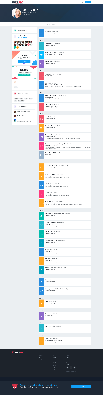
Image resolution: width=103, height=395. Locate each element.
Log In (40, 357)
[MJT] (41, 294)
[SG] (41, 67)
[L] (41, 332)
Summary (54, 24)
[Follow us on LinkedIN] (74, 367)
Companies (55, 369)
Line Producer (26, 12)
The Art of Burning (50, 135)
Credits (48, 24)
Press (67, 362)
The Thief (48, 258)
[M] (41, 319)
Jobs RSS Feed (55, 362)
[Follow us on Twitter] (71, 367)
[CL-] (41, 158)
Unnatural (48, 104)
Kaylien (47, 192)
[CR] (41, 228)
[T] (41, 273)
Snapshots (48, 31)
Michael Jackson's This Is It (52, 289)
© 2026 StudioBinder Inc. (71, 371)
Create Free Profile (24, 74)
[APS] (41, 180)
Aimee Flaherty (30, 10)
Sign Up (40, 359)
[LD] (41, 122)
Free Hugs (48, 183)
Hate (46, 338)
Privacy (67, 360)
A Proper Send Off (50, 174)
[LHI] (41, 246)
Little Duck (48, 117)
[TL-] (41, 101)
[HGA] (41, 79)
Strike (46, 301)
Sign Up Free (88, 2)
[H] (41, 49)
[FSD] (41, 237)
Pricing (67, 357)
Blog (71, 2)
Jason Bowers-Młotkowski (23, 111)
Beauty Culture (49, 165)
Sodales (47, 249)
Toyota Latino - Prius (51, 95)
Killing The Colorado (50, 52)
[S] (41, 37)
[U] (41, 110)
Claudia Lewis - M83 (50, 153)
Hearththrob (48, 43)
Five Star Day (48, 231)
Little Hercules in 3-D (51, 240)
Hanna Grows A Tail (50, 74)
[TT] (41, 264)
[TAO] (41, 140)
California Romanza (50, 222)
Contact (67, 364)
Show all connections (22, 37)
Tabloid (47, 267)
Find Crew (54, 359)
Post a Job (77, 2)
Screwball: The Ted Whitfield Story (54, 213)
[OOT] (41, 131)
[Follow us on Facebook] (67, 367)
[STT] (41, 219)
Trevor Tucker (20, 120)
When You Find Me (50, 201)
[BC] (41, 171)
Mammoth (48, 314)
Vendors (66, 2)
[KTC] (41, 58)
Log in (82, 2)
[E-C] (41, 149)
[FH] (41, 189)
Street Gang (48, 61)
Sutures (47, 280)
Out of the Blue (49, 126)
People (60, 2)
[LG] (41, 88)
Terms (67, 359)
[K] (41, 198)
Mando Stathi (20, 115)
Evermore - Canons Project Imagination (55, 144)
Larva (46, 326)
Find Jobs (55, 2)
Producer (33, 12)
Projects (54, 371)
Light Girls (48, 83)
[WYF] (41, 207)
